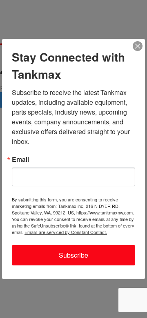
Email (20, 159)
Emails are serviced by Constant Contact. (65, 232)
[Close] (138, 46)
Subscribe (73, 255)
